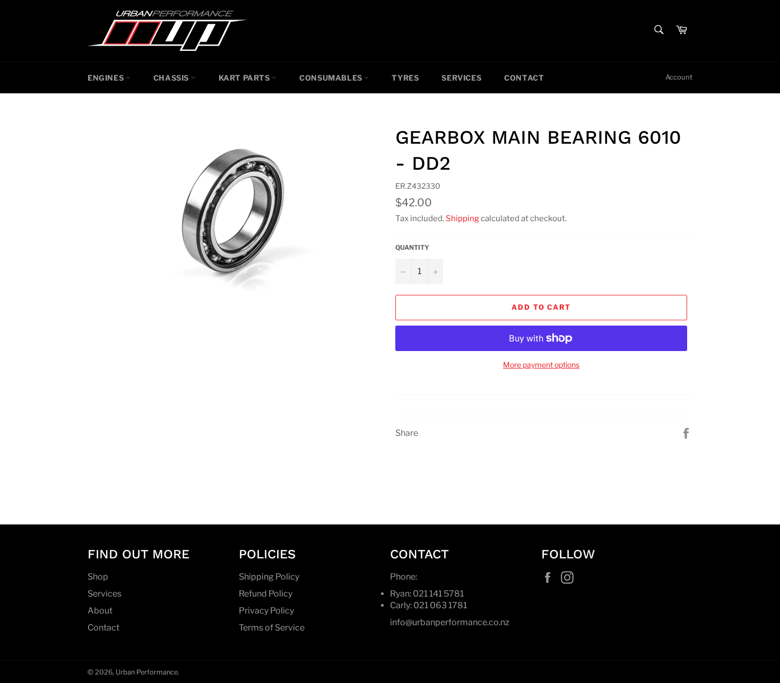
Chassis (172, 77)
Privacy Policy (266, 611)
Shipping (462, 218)
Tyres (405, 77)
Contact (524, 77)
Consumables (331, 77)
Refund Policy (265, 594)
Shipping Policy (269, 577)
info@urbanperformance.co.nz (449, 622)
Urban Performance (147, 672)
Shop (98, 577)
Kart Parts (245, 77)
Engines (107, 77)
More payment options (541, 364)
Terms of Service (272, 628)
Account (678, 77)
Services (461, 77)
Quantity (412, 247)
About (100, 611)
